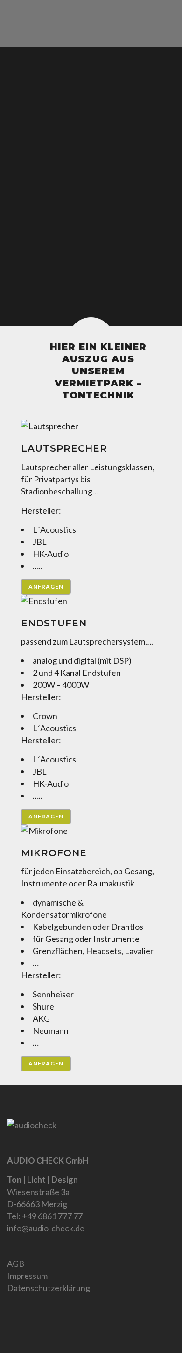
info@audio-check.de (45, 1228)
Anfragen (45, 586)
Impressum (27, 1276)
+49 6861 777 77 (52, 1216)
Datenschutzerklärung (48, 1288)
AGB (15, 1263)
